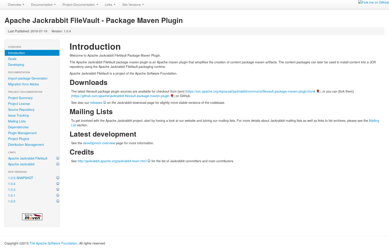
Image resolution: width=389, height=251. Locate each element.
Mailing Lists (17, 121)
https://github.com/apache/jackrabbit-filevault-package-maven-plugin (121, 95)
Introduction (16, 53)
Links (109, 4)
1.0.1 (11, 195)
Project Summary (20, 98)
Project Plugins (18, 138)
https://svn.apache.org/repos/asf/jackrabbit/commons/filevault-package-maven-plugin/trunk (250, 91)
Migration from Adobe (23, 84)
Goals (12, 58)
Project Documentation (79, 4)
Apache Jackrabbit (21, 164)
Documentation (42, 4)
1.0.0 (11, 201)
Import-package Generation (27, 78)
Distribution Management (26, 144)
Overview (15, 4)
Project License (19, 103)
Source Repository (21, 109)
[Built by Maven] (32, 216)
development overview (99, 143)
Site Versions (132, 4)
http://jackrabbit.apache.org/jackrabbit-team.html (112, 161)
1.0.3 (11, 189)
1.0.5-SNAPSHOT (20, 177)
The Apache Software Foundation (53, 243)
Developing (16, 64)
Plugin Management (22, 133)
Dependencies (18, 127)
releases (96, 102)
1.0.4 (11, 183)
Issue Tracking (18, 115)
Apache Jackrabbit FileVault (27, 158)
